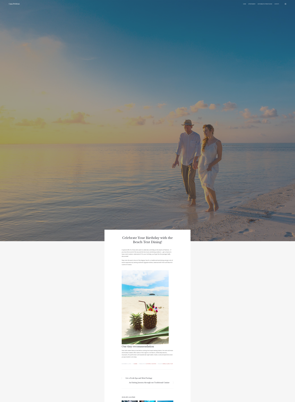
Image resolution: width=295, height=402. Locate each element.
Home (244, 4)
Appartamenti (251, 4)
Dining (164, 363)
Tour (171, 363)
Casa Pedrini (14, 4)
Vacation (153, 363)
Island (168, 363)
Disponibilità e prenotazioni (265, 4)
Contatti (276, 4)
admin (135, 363)
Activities (148, 363)
